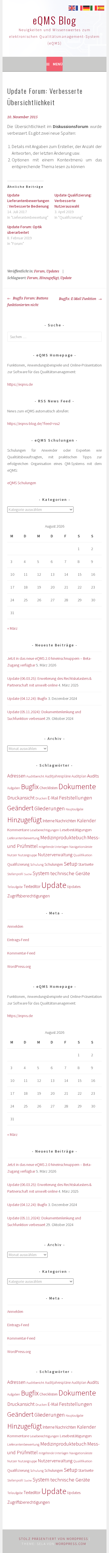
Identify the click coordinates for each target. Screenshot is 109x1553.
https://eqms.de (20, 384)
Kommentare (18, 829)
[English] (72, 7)
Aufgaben (13, 788)
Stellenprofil (15, 874)
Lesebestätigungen (76, 829)
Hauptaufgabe (74, 809)
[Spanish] (101, 7)
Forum (39, 271)
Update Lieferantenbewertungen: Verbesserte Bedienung (28, 201)
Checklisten (48, 787)
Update (66, 278)
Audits (93, 776)
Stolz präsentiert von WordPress (53, 1539)
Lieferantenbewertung (23, 838)
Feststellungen (75, 797)
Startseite (85, 864)
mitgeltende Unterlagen (53, 847)
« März (12, 628)
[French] (79, 7)
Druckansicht (21, 797)
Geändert (20, 808)
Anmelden (15, 926)
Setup (70, 863)
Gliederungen (49, 808)
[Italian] (94, 7)
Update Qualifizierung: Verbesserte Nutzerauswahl (73, 201)
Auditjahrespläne (58, 776)
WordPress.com (71, 1544)
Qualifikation (82, 855)
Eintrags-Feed (18, 939)
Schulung (37, 864)
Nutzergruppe (27, 855)
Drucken (41, 798)
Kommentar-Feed (21, 953)
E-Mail (53, 798)
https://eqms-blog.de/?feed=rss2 (33, 423)
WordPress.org (19, 966)
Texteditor (32, 886)
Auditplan (79, 776)
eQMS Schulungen (21, 482)
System (40, 873)
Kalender (86, 820)
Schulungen (53, 864)
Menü (58, 64)
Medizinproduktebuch (63, 837)
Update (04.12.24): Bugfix (27, 698)
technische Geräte (70, 873)
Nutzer (12, 855)
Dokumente (77, 786)
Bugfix (30, 786)
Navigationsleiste (80, 847)
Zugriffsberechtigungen (28, 896)
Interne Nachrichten (59, 820)
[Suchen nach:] (54, 336)
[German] (86, 7)
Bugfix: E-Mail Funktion (78, 299)
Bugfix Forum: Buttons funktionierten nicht (27, 301)
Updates (52, 271)
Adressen (16, 776)
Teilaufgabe (15, 887)
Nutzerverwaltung (55, 854)
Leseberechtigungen (44, 830)
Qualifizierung (18, 864)
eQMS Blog (54, 20)
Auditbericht (35, 776)
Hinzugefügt (49, 278)
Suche (28, 874)
